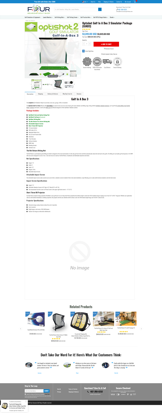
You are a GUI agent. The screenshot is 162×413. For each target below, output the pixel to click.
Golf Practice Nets (85, 17)
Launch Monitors (47, 17)
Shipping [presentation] (40, 94)
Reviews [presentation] (79, 94)
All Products (32, 21)
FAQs (99, 2)
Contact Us (119, 2)
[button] (86, 29)
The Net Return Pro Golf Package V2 (126, 328)
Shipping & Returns (109, 2)
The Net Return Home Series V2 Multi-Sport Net (58, 336)
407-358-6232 (122, 9)
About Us (93, 2)
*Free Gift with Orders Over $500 (44, 2)
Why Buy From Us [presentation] (67, 94)
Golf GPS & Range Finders (100, 17)
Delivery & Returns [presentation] (53, 94)
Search (59, 389)
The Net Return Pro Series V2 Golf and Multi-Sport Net (103, 329)
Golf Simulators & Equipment (32, 17)
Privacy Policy (47, 394)
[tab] (30, 94)
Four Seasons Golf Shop (36, 403)
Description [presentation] (30, 94)
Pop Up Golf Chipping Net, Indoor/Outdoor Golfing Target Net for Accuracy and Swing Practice (17, 406)
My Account (128, 2)
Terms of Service (73, 389)
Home (27, 21)
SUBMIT (46, 391)
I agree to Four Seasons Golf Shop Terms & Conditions (38, 394)
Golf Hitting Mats (59, 17)
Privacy (59, 392)
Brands (112, 17)
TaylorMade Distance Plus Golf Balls (36, 330)
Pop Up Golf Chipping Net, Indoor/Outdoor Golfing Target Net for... (80, 335)
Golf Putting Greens (72, 17)
